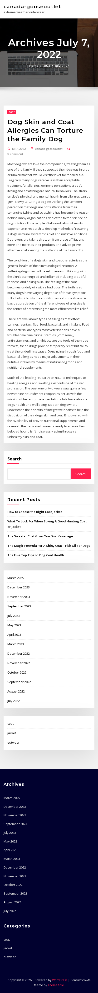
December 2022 (18, 653)
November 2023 (18, 597)
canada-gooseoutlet (32, 6)
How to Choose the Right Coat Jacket (34, 512)
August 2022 (16, 691)
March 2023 (15, 644)
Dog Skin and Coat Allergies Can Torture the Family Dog (45, 130)
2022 (46, 65)
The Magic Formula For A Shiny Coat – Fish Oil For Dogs (48, 545)
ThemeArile (56, 985)
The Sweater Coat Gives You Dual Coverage (40, 536)
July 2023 (13, 615)
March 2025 (15, 578)
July (57, 65)
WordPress (59, 980)
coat (12, 112)
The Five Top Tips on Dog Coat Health (35, 555)
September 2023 (19, 606)
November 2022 (18, 663)
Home (33, 65)
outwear (13, 742)
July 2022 (13, 701)
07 (67, 65)
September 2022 (19, 682)
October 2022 (16, 672)
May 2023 (14, 625)
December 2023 (18, 587)
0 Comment (15, 154)
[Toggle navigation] (88, 8)
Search (14, 459)
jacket (11, 733)
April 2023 (14, 634)
